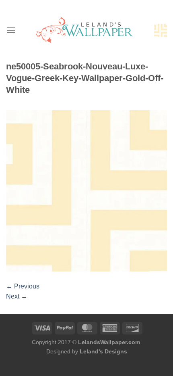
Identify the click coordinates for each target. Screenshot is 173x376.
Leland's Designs (103, 351)
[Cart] (160, 30)
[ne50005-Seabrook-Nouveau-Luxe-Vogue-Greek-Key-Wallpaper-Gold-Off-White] (86, 190)
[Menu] (11, 30)
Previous (22, 286)
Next (16, 296)
